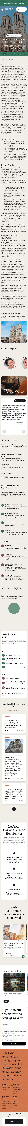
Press (14, 1093)
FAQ (3, 1099)
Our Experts (16, 1087)
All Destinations (10, 35)
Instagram (15, 1101)
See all (6, 1001)
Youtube (15, 1105)
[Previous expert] (4, 432)
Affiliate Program (6, 1087)
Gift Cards (4, 1089)
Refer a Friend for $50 (7, 1085)
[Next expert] (24, 432)
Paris (20, 35)
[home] (8, 10)
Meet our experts (19, 401)
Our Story (15, 1085)
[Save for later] (22, 926)
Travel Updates (6, 1101)
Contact (4, 1105)
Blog (3, 1098)
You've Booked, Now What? (7, 1107)
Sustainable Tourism (18, 1089)
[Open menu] (24, 9)
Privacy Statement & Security (14, 1116)
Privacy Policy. (4, 1036)
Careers (15, 1091)
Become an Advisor (6, 1103)
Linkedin (15, 1103)
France (15, 35)
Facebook (15, 1098)
